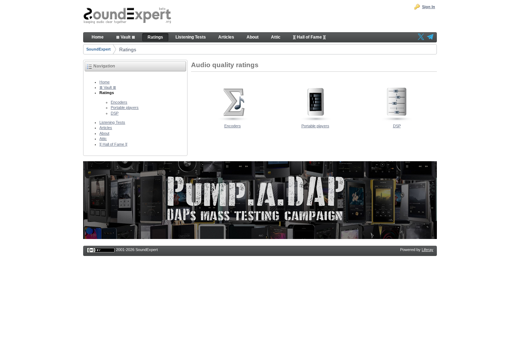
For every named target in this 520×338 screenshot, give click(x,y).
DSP (115, 113)
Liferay (427, 249)
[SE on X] (421, 37)
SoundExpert (98, 49)
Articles (105, 128)
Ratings (127, 49)
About (104, 133)
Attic (103, 138)
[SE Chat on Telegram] (430, 37)
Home (104, 82)
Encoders (119, 102)
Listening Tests (112, 122)
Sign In (428, 7)
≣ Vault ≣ (107, 87)
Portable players (125, 107)
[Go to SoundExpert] (127, 16)
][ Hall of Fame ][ (113, 144)
